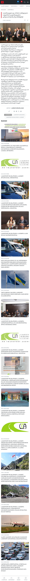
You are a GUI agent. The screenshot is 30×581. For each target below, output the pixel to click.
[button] (5, 6)
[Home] (2, 2)
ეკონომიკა (11, 9)
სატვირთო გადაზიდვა (19, 114)
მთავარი (3, 9)
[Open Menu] (28, 2)
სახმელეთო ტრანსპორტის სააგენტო (15, 117)
